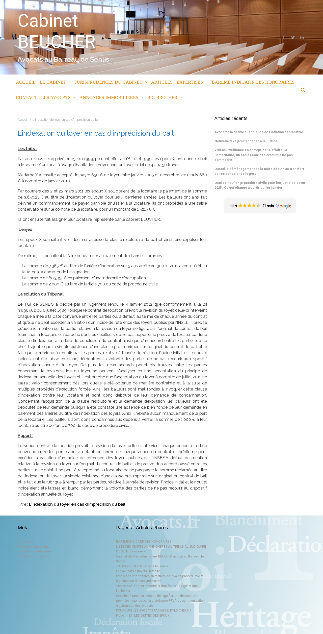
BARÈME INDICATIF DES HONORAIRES (253, 82)
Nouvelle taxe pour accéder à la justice (245, 141)
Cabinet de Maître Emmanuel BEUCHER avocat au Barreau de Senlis (160, 558)
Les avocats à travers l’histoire (138, 571)
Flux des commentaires (34, 551)
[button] (260, 205)
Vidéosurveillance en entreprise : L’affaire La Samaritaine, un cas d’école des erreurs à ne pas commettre (253, 155)
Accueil (23, 119)
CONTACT (26, 97)
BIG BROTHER (162, 97)
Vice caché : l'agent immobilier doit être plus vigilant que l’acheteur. (157, 588)
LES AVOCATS (56, 97)
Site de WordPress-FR (33, 556)
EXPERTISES (190, 82)
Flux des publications (33, 546)
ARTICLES (162, 82)
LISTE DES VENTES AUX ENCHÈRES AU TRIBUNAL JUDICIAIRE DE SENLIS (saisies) (161, 549)
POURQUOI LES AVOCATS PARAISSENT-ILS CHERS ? (153, 610)
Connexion (25, 541)
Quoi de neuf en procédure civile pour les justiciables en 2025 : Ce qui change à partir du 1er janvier (259, 185)
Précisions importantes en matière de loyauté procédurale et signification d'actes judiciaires (159, 578)
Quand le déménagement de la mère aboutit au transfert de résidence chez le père (259, 171)
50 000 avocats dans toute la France (142, 566)
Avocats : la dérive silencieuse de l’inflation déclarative (258, 132)
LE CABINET (53, 82)
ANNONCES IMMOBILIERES (108, 97)
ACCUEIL (26, 82)
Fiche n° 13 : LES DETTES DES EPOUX (143, 615)
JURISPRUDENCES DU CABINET (108, 82)
